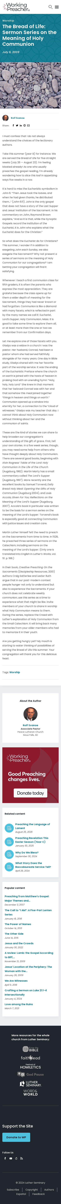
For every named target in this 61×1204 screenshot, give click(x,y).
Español (21, 1194)
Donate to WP (16, 1137)
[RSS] (21, 1158)
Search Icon (51, 7)
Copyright (31, 1189)
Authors (49, 1189)
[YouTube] (11, 1158)
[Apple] (16, 1158)
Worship (14, 672)
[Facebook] (5, 1158)
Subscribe (13, 1189)
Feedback (38, 1194)
